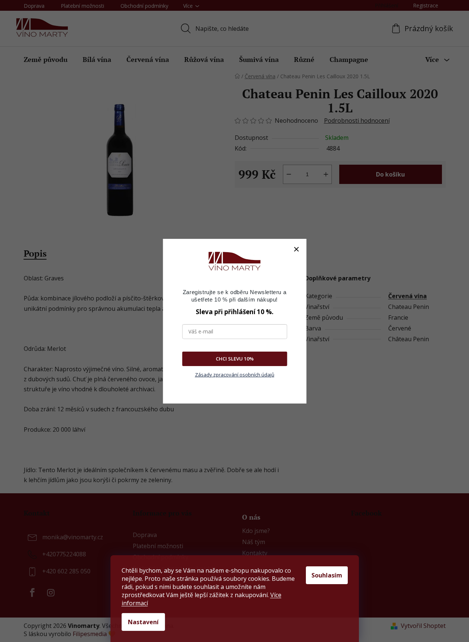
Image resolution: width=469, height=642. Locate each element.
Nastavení (143, 622)
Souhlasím (326, 575)
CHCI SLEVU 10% (235, 358)
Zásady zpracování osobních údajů (234, 374)
